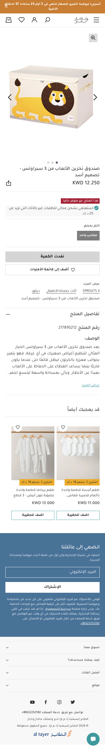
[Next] (9, 97)
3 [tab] (48, 162)
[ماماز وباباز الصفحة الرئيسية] (81, 20)
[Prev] (95, 97)
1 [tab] (57, 162)
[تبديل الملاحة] (96, 20)
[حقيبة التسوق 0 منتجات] (8, 20)
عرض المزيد (91, 385)
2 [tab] (52, 162)
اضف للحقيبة (78, 515)
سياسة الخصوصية (58, 609)
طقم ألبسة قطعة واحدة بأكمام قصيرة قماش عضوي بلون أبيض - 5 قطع (79, 493)
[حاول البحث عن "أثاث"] (47, 20)
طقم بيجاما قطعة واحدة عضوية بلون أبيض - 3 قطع (33, 493)
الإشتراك (52, 587)
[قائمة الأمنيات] (63, 427)
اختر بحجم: (91, 226)
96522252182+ (90, 623)
